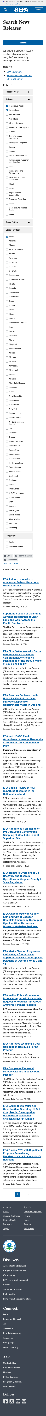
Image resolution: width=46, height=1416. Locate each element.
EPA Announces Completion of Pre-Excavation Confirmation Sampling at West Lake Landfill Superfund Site (21, 833)
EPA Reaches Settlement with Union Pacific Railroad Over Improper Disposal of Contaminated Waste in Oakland (22, 700)
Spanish (27, 1207)
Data (5, 1314)
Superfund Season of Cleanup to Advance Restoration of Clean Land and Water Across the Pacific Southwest (22, 618)
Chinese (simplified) (33, 1211)
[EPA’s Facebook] (5, 1401)
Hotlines (7, 1372)
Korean (27, 1220)
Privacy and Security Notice (17, 1298)
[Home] (21, 10)
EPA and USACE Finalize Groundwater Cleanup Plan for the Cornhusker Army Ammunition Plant (23, 741)
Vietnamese (29, 1228)
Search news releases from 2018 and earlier (19, 77)
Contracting (9, 1275)
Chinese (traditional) (12, 1216)
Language (10, 535)
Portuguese (8, 1224)
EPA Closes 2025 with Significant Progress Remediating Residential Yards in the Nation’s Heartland (22, 1155)
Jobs (5, 1323)
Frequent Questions (12, 1381)
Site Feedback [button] (10, 1386)
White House (9, 1347)
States (9, 556)
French (27, 1216)
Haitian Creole (9, 1220)
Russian (27, 1224)
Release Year (12, 92)
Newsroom (8, 1328)
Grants (6, 1284)
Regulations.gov (11, 1333)
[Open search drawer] (5, 9)
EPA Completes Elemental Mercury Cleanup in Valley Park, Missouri (21, 1071)
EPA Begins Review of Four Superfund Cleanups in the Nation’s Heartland (19, 791)
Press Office (12, 222)
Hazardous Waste (24, 556)
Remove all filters (11, 563)
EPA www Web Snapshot (15, 1280)
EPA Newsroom (14, 72)
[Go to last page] (28, 1194)
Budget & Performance (14, 1270)
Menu (38, 9)
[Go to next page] (23, 1194)
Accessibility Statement (14, 1265)
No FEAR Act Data (12, 1289)
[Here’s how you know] (23, 3)
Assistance (8, 1207)
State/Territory (13, 230)
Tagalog (6, 1228)
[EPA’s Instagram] (24, 1401)
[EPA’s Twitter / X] (11, 1401)
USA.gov (7, 1342)
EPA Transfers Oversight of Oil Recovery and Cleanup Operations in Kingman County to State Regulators (22, 877)
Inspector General (12, 1319)
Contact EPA (9, 1363)
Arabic (6, 1211)
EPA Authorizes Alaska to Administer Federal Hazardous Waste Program (21, 582)
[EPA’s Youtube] (17, 1401)
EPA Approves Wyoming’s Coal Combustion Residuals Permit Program (21, 1047)
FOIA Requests (10, 1377)
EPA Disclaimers (11, 1367)
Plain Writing (9, 1294)
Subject (9, 99)
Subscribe (8, 1338)
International (12, 559)
